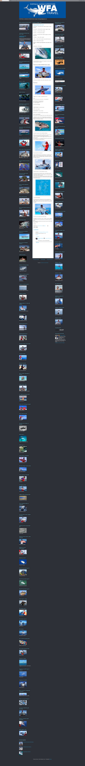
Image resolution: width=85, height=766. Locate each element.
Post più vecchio (50, 259)
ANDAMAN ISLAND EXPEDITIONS (22, 36)
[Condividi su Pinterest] (37, 227)
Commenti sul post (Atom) (44, 262)
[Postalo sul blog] (34, 227)
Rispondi (37, 234)
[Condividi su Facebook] (36, 227)
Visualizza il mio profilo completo (60, 342)
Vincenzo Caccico (40, 238)
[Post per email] (47, 225)
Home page (43, 259)
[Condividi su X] (35, 227)
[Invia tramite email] (33, 227)
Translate (62, 82)
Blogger (50, 759)
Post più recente (36, 259)
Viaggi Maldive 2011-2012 (26, 751)
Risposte (38, 236)
